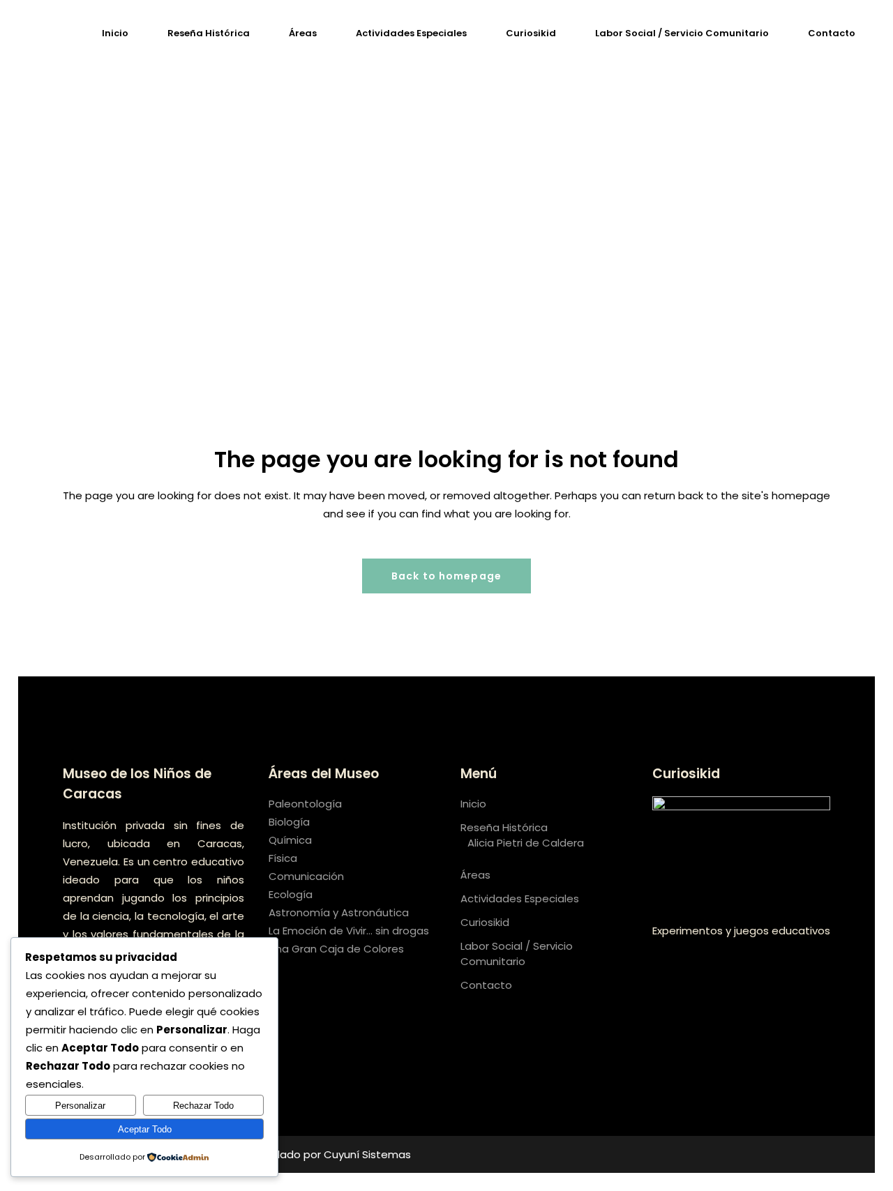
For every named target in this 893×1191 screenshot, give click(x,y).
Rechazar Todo (203, 1105)
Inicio (473, 803)
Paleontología (305, 803)
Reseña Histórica (504, 827)
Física (283, 858)
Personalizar (80, 1105)
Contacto (486, 985)
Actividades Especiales (519, 898)
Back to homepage (446, 576)
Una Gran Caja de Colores (336, 948)
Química (290, 840)
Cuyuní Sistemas (367, 1154)
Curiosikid (484, 922)
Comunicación (306, 876)
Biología (289, 821)
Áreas (475, 874)
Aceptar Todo (145, 1129)
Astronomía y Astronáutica (339, 912)
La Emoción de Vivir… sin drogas (349, 930)
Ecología (291, 894)
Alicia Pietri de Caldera (525, 842)
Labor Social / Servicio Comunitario (516, 954)
